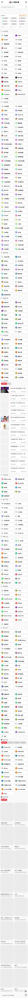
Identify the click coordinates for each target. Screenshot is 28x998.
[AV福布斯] (14, 2)
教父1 (16, 965)
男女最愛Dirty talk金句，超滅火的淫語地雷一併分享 (19, 453)
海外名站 (4, 742)
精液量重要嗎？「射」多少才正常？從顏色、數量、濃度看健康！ (19, 446)
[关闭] (26, 7)
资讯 (9, 383)
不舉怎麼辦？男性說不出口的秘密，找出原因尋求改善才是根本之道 (19, 410)
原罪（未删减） (19, 870)
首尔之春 (3, 941)
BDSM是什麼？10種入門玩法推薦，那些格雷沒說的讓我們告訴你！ (19, 468)
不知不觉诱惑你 (5, 846)
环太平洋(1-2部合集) (20, 941)
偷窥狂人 (17, 846)
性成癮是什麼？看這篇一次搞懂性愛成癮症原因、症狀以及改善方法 (19, 439)
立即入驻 (24, 15)
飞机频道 (17, 742)
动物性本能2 (4, 823)
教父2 (2, 989)
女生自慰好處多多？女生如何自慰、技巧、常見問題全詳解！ (19, 424)
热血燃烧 (17, 918)
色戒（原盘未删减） (6, 870)
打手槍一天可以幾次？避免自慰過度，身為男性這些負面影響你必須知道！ (19, 403)
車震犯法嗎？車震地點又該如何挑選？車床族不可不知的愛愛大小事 (19, 432)
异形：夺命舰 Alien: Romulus (7, 918)
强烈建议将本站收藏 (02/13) (9, 7)
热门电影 (4, 799)
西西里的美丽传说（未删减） (7, 894)
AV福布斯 (12, 995)
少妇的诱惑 (17, 823)
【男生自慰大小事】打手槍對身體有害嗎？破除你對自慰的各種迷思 (19, 395)
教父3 (16, 989)
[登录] (26, 2)
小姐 (16, 894)
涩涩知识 (4, 383)
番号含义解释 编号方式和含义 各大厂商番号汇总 (19, 417)
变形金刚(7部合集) (5, 965)
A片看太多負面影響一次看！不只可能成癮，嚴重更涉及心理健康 (19, 388)
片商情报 (23, 742)
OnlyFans (10, 742)
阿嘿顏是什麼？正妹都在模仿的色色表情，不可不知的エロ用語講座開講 (19, 461)
